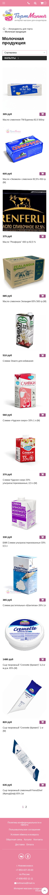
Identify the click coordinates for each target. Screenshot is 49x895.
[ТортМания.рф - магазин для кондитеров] (24, 14)
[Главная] (4, 29)
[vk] (21, 856)
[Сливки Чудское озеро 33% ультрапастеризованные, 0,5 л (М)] (24, 449)
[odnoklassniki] (27, 856)
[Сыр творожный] (24, 634)
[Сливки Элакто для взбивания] (24, 330)
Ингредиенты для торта (21, 29)
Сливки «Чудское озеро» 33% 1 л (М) (21, 420)
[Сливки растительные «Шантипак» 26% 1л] (24, 574)
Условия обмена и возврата (24, 834)
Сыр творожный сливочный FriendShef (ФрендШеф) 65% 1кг (22, 792)
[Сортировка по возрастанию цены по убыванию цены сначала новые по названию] (24, 52)
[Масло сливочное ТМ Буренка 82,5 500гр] (24, 88)
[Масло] (24, 211)
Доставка (20, 844)
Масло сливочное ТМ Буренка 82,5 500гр (23, 120)
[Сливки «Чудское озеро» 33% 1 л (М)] (24, 389)
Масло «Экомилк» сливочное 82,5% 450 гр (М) (24, 181)
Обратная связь (14, 839)
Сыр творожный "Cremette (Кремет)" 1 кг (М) (23, 729)
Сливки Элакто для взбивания (18, 361)
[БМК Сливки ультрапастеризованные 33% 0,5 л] (24, 511)
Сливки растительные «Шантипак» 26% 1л (24, 605)
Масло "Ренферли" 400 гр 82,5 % (19, 242)
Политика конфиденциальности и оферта (24, 823)
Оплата (30, 844)
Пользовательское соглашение (24, 829)
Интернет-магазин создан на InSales (28, 889)
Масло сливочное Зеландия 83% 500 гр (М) (24, 301)
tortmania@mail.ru (26, 883)
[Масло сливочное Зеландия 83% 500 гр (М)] (24, 270)
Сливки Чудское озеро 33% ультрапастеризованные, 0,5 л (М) (20, 481)
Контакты (38, 839)
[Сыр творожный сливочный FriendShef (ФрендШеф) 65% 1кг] (24, 759)
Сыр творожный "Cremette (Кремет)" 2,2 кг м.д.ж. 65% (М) (24, 666)
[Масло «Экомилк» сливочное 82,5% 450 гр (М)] (24, 148)
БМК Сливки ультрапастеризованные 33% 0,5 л (24, 544)
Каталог (28, 839)
